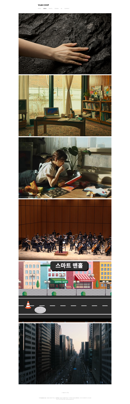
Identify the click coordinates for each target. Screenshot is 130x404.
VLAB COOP (43, 5)
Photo (50, 8)
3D (61, 8)
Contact (66, 8)
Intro (39, 8)
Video (44, 8)
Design (56, 8)
